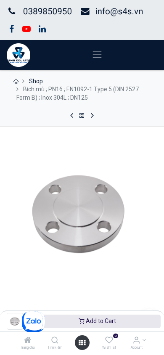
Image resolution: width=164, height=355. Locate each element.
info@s (108, 12)
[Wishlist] (109, 340)
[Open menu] (82, 343)
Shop (36, 81)
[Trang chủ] (28, 340)
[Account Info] (136, 340)
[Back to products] (82, 115)
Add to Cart (100, 321)
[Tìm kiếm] (55, 340)
